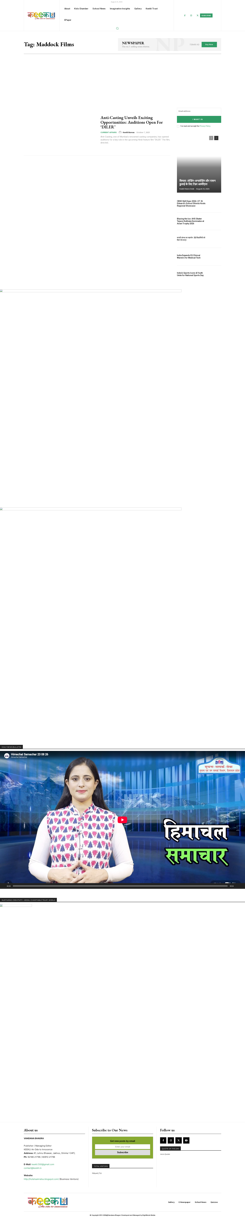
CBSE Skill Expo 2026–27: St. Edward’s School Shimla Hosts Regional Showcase (191, 203)
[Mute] (236, 886)
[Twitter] (197, 15)
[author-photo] (120, 132)
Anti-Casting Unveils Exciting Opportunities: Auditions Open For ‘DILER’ (132, 122)
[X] (178, 1140)
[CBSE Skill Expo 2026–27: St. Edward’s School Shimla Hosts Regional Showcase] (214, 203)
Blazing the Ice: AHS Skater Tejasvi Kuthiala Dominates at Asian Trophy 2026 (190, 221)
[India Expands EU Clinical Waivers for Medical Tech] (214, 256)
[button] (117, 28)
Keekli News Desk (186, 189)
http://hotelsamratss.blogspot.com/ (41, 1179)
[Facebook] (184, 15)
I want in (198, 119)
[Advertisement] (122, 75)
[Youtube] (186, 1140)
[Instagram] (191, 15)
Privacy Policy (205, 126)
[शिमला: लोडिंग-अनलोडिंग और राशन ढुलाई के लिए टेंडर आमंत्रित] (199, 163)
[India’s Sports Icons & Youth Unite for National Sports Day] (214, 274)
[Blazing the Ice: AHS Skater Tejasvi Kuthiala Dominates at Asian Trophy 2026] (214, 221)
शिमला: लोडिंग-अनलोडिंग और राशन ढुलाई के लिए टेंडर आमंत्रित (197, 182)
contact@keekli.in (33, 1168)
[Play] (3, 886)
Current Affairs (109, 132)
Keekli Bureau (128, 132)
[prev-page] (211, 138)
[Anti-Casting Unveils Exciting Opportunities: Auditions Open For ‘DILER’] (60, 130)
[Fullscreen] (241, 886)
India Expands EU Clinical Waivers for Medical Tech (188, 256)
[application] (122, 820)
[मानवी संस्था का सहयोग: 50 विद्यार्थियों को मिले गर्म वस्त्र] (214, 239)
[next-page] (216, 138)
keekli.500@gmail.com (43, 1164)
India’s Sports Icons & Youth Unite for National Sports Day (190, 274)
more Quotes (165, 1154)
